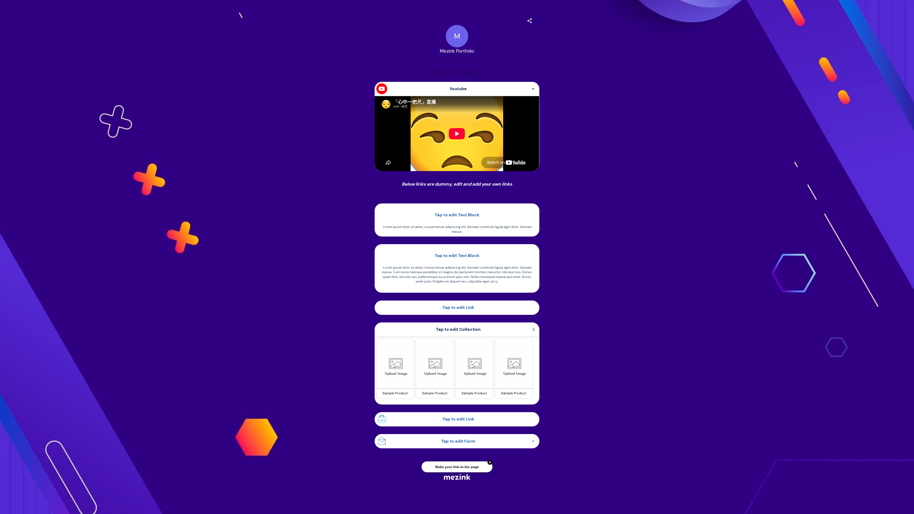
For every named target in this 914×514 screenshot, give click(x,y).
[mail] (478, 72)
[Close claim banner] (489, 464)
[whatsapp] (467, 72)
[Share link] (529, 20)
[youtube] (457, 72)
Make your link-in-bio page (457, 468)
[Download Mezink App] (457, 476)
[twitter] (446, 72)
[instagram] (436, 72)
